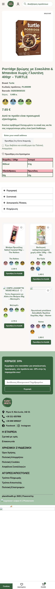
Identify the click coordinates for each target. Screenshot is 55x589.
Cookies (6, 586)
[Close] (50, 270)
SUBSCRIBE (27, 315)
